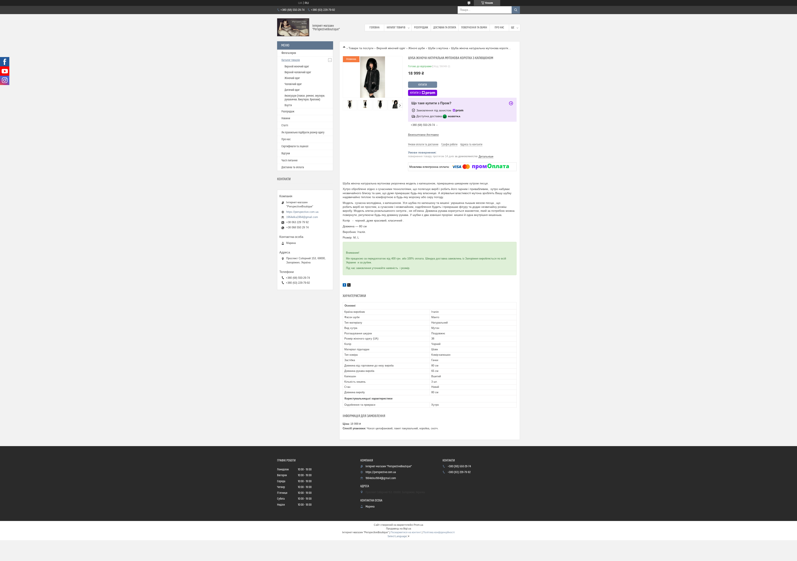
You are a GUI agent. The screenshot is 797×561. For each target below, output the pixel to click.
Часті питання (289, 160)
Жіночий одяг (292, 78)
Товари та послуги (360, 48)
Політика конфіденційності (439, 532)
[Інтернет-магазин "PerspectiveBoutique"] (293, 27)
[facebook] (344, 285)
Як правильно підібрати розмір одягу (302, 132)
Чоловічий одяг (293, 84)
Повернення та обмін (474, 27)
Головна (374, 27)
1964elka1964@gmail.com (302, 217)
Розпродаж (421, 27)
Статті (284, 125)
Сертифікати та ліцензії (294, 146)
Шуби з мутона (438, 48)
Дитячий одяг (292, 90)
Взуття (288, 105)
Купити (422, 84)
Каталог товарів (396, 27)
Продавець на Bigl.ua (398, 528)
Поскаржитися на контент (406, 532)
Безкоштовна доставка (423, 134)
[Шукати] (516, 10)
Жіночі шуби (416, 48)
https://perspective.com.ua (302, 211)
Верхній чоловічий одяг (298, 72)
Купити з (415, 93)
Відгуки (285, 153)
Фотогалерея (288, 53)
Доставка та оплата (444, 27)
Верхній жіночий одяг (390, 48)
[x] (349, 285)
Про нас (499, 27)
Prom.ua (418, 524)
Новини (285, 118)
